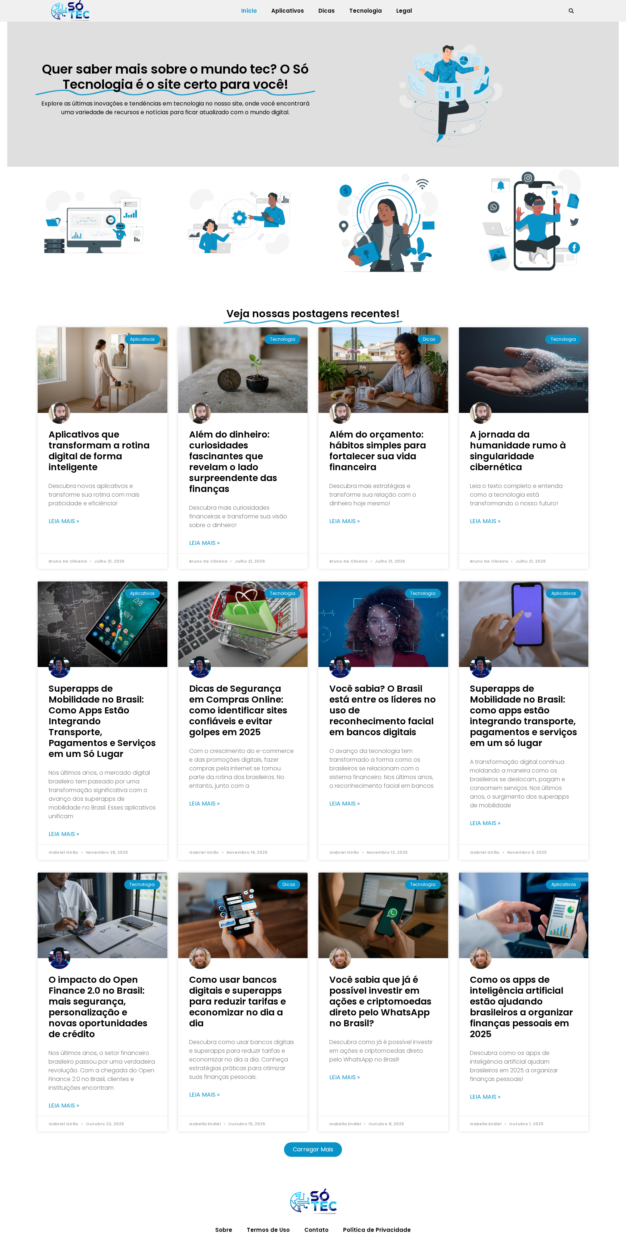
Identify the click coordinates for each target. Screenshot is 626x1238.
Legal (404, 11)
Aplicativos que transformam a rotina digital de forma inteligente (99, 450)
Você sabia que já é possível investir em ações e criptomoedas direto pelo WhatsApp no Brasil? (380, 1001)
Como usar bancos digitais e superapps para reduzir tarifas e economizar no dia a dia (237, 1001)
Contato (316, 1230)
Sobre (223, 1230)
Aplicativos (287, 11)
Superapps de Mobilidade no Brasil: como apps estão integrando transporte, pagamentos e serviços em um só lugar (523, 715)
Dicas (326, 11)
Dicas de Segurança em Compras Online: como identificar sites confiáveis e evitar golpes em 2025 (238, 710)
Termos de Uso (268, 1230)
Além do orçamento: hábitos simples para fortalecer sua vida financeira (377, 450)
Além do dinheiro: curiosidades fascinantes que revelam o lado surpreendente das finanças (233, 461)
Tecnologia (365, 11)
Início (249, 11)
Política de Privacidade (377, 1230)
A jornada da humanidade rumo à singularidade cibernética (518, 450)
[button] (571, 11)
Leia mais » (64, 521)
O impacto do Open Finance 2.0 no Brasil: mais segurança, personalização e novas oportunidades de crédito (98, 1006)
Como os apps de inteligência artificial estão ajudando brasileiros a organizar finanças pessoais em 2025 (521, 1006)
